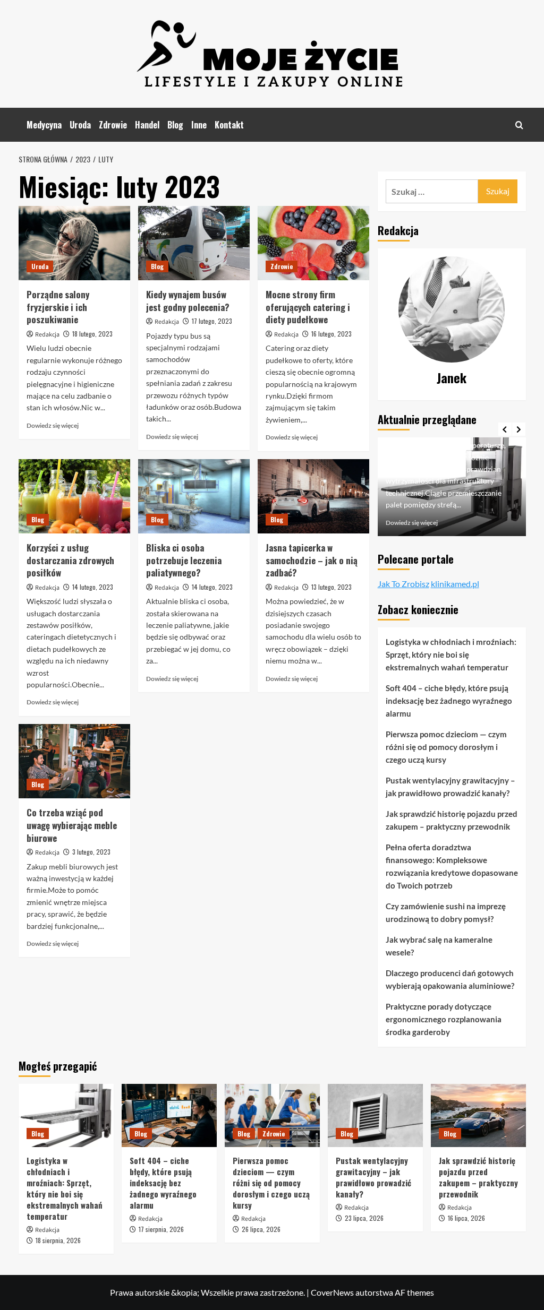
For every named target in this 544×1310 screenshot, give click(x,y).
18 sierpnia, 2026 (58, 1240)
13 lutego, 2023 (331, 586)
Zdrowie (113, 124)
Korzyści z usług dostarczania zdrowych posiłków (70, 560)
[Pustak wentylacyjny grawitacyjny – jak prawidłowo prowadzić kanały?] (375, 1115)
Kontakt (229, 124)
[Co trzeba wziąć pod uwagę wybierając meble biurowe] (74, 761)
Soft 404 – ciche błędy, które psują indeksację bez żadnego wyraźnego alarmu (449, 700)
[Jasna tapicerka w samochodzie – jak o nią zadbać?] (313, 496)
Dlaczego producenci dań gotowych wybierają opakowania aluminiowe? (450, 979)
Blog (175, 124)
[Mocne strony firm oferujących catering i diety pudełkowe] (313, 243)
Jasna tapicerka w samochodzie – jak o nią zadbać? (312, 560)
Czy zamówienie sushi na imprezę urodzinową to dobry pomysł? (446, 912)
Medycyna (44, 124)
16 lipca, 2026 (466, 1217)
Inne (199, 124)
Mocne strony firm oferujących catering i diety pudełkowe (308, 307)
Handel (147, 124)
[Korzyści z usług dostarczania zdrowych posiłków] (74, 496)
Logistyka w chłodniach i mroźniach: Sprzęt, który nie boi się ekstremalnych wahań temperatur (451, 654)
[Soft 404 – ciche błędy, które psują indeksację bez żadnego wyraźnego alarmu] (169, 1115)
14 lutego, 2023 (92, 586)
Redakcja (47, 334)
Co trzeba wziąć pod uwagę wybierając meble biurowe (72, 825)
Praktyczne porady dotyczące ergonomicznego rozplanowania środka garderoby (444, 1019)
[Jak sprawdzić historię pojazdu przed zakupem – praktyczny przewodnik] (478, 1115)
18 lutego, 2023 (92, 333)
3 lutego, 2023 (91, 851)
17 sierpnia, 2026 (161, 1229)
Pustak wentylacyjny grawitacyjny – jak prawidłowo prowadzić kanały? (450, 786)
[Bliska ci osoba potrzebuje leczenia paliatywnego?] (194, 496)
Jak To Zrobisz (403, 584)
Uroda (80, 124)
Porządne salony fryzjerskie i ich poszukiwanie (58, 307)
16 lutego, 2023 (331, 333)
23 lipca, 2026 (364, 1217)
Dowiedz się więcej (53, 425)
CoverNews (332, 1292)
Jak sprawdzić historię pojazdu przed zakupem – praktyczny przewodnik (451, 820)
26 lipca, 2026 (261, 1229)
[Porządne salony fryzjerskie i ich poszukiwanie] (74, 243)
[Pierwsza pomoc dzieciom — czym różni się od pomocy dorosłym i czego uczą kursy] (272, 1115)
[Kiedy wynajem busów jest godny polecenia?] (194, 243)
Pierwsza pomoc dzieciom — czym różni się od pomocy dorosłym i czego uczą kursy (446, 746)
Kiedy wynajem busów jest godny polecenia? (188, 301)
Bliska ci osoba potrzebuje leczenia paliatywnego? (184, 560)
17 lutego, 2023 (212, 320)
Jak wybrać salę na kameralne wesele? (439, 946)
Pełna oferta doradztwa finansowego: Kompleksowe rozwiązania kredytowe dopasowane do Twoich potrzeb (452, 866)
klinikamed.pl (455, 584)
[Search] (519, 125)
